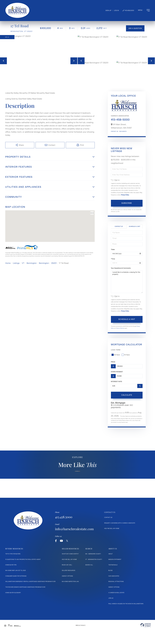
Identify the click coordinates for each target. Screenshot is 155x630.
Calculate (126, 395)
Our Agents (122, 131)
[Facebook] (56, 540)
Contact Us (114, 131)
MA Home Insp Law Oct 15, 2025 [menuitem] (15, 570)
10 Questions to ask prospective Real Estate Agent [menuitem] (23, 559)
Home (8, 263)
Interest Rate (116, 381)
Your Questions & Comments (121, 268)
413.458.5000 (129, 10)
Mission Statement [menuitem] (114, 559)
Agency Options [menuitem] (67, 576)
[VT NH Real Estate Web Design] (145, 625)
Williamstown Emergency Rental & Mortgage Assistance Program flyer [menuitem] (30, 581)
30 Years (117, 355)
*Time (113, 259)
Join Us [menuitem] (110, 598)
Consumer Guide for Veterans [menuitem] (15, 576)
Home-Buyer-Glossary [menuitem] (13, 592)
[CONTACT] (135, 28)
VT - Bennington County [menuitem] (93, 559)
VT (23, 263)
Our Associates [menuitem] (113, 576)
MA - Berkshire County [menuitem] (93, 554)
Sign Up (108, 10)
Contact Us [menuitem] (108, 517)
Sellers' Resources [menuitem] (68, 570)
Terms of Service (120, 328)
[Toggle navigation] (144, 10)
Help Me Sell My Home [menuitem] (111, 528)
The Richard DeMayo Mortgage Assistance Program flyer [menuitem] (25, 587)
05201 (54, 263)
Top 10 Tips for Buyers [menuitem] (12, 554)
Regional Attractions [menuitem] (116, 581)
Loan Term (115, 350)
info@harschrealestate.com (74, 528)
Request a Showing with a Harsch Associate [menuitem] (119, 523)
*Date (113, 249)
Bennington (31, 263)
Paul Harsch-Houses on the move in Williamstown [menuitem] (125, 603)
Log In (116, 10)
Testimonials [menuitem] (112, 565)
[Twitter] (67, 540)
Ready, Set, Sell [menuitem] (67, 565)
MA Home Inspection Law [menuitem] (70, 581)
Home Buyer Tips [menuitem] (11, 565)
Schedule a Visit (134, 226)
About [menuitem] (110, 554)
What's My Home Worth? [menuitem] (70, 554)
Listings (16, 263)
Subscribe (126, 203)
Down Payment (117, 372)
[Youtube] (61, 540)
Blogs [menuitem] (110, 570)
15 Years (127, 355)
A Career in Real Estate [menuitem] (116, 592)
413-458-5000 (120, 119)
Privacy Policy (125, 195)
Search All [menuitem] (89, 565)
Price (113, 362)
